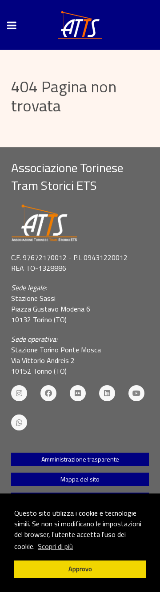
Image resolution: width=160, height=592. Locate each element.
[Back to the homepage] (79, 25)
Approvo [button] (80, 569)
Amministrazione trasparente (80, 459)
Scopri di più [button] (55, 546)
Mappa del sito (80, 479)
